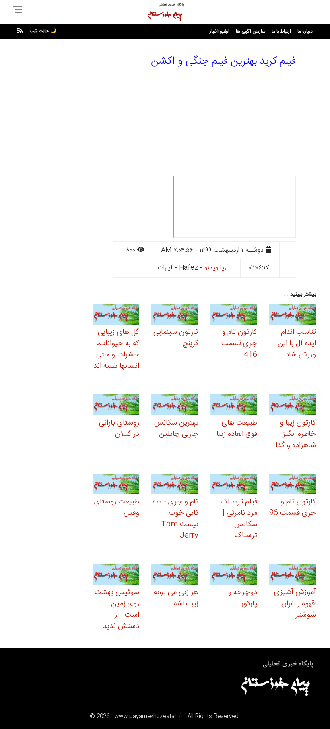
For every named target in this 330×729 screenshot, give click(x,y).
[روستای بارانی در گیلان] (116, 405)
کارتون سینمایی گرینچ (175, 338)
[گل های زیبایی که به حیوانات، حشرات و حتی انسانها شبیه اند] (116, 315)
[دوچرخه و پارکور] (233, 575)
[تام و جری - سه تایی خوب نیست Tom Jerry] (174, 485)
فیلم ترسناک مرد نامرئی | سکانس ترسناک (239, 519)
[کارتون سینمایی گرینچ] (174, 315)
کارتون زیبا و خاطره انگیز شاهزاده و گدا (296, 434)
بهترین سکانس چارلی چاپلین (176, 428)
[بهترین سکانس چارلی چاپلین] (174, 405)
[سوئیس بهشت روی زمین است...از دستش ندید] (116, 575)
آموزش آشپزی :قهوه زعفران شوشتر (295, 603)
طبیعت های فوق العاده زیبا (237, 428)
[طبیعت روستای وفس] (116, 485)
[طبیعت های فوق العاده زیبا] (233, 405)
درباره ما (305, 31)
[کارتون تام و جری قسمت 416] (233, 315)
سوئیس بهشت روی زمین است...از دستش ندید (117, 609)
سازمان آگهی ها (250, 31)
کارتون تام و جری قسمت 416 (239, 343)
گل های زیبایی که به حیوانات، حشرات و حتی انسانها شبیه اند (116, 349)
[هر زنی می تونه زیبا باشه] (174, 575)
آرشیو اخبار (219, 31)
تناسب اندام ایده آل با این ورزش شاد (297, 343)
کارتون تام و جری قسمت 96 (292, 507)
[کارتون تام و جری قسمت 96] (292, 485)
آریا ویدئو (216, 268)
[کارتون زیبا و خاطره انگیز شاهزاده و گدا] (292, 405)
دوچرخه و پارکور (242, 598)
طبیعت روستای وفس (116, 507)
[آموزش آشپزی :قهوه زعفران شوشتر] (292, 575)
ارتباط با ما (281, 31)
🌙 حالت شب (42, 31)
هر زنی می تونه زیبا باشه (176, 598)
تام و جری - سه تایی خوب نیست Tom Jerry (175, 519)
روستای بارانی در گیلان (119, 428)
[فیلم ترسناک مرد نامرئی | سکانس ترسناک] (233, 485)
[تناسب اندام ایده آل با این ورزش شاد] (292, 315)
